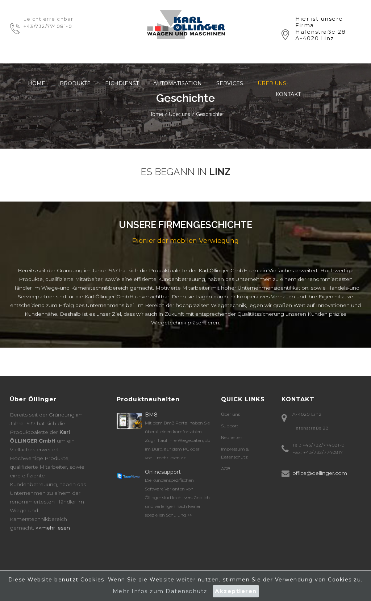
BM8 (151, 414)
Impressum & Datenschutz (235, 453)
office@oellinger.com (319, 473)
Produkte (75, 83)
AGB (225, 468)
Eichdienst (122, 83)
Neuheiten (231, 437)
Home (36, 83)
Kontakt (288, 94)
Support (229, 425)
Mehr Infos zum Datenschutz (160, 591)
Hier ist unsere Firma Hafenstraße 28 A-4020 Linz (320, 28)
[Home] (185, 24)
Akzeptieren (236, 591)
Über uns (272, 83)
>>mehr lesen (52, 528)
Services (229, 83)
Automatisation (177, 83)
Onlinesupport (163, 472)
